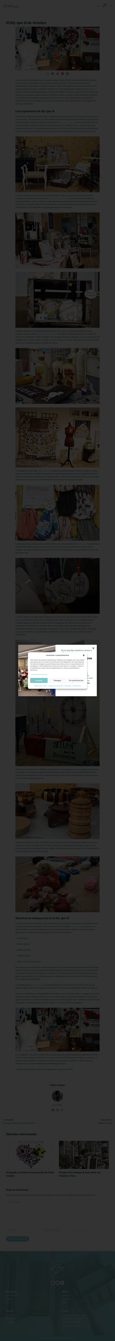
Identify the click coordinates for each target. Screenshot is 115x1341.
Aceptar (38, 680)
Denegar (57, 680)
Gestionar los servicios (39, 674)
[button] (84, 655)
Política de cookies (40, 685)
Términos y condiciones (72, 685)
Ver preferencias (76, 680)
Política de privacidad (55, 685)
